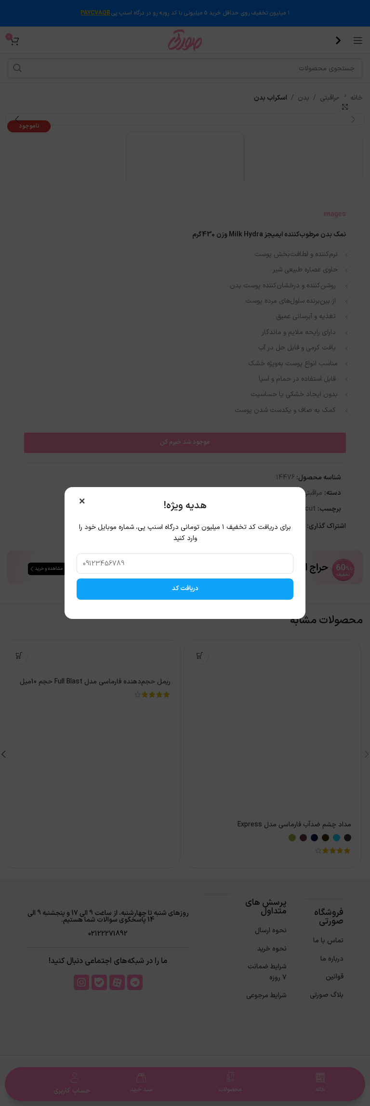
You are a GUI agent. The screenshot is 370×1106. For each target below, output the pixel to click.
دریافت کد (185, 588)
